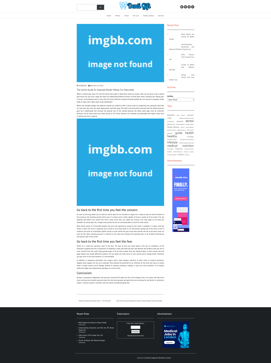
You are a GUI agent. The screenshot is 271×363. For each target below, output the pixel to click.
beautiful (170, 115)
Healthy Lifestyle (148, 16)
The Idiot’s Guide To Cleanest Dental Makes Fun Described (105, 89)
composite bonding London (186, 118)
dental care (171, 124)
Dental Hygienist (180, 124)
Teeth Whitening (177, 152)
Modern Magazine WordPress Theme (158, 358)
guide (178, 133)
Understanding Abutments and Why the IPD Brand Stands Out (181, 46)
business (190, 115)
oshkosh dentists (189, 149)
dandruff (180, 121)
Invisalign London (172, 139)
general (169, 133)
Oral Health (170, 149)
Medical (117, 16)
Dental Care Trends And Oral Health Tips (181, 77)
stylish (169, 152)
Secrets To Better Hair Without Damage (181, 67)
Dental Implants (173, 127)
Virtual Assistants (171, 155)
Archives (170, 96)
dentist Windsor (171, 130)
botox (178, 115)
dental (190, 121)
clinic (169, 118)
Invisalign (190, 137)
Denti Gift (140, 336)
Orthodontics (179, 149)
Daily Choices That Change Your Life (181, 56)
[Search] (100, 7)
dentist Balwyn (190, 127)
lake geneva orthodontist (187, 139)
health (189, 132)
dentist (183, 127)
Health (109, 16)
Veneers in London (189, 152)
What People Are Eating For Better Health (181, 36)
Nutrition (161, 16)
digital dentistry (181, 130)
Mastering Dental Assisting (186, 143)
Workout (187, 155)
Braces (183, 115)
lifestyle (172, 142)
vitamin (181, 154)
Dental (126, 16)
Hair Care (136, 16)
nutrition (188, 145)
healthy (172, 136)
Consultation (170, 121)
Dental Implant (190, 124)
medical (172, 145)
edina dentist (190, 130)
